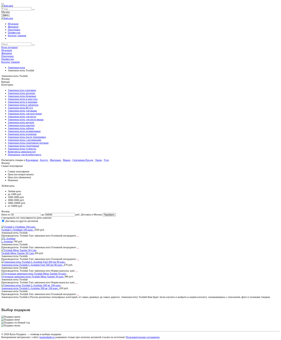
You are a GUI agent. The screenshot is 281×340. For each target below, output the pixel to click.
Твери (98, 160)
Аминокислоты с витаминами (24, 140)
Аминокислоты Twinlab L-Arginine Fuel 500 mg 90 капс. (32, 264)
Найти (5, 15)
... (78, 235)
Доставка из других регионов (21, 221)
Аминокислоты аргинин (21, 93)
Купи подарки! (9, 47)
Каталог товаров (17, 35)
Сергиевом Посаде (82, 160)
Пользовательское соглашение (143, 337)
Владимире (32, 160)
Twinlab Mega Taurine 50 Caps (17, 253)
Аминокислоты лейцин (21, 128)
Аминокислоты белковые (22, 96)
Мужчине (13, 23)
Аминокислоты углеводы (22, 148)
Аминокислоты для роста (22, 116)
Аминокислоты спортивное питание (28, 142)
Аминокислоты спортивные (23, 145)
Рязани (66, 160)
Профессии (14, 32)
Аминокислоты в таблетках (23, 104)
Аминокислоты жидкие (21, 122)
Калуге (44, 160)
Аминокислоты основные (22, 134)
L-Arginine (7, 241)
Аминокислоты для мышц (22, 110)
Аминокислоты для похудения (25, 113)
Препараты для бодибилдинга (24, 154)
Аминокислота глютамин (22, 90)
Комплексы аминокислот (22, 151)
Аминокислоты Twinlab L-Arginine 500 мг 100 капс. (30, 288)
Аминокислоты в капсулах (23, 99)
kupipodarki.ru (47, 337)
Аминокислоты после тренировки (27, 137)
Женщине (13, 26)
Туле (106, 160)
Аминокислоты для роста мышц (26, 119)
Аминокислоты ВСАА (20, 107)
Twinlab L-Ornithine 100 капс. (17, 229)
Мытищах (55, 160)
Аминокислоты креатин (21, 125)
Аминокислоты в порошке (22, 102)
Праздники (14, 29)
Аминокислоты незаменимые (24, 131)
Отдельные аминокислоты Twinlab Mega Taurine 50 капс (32, 276)
